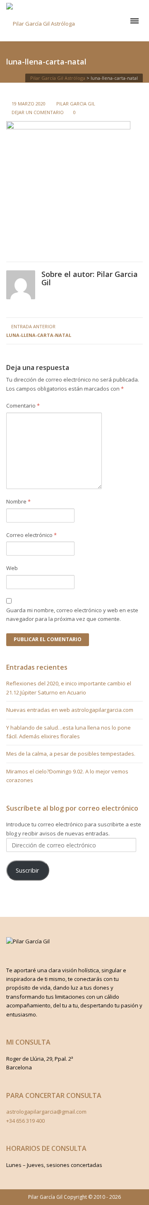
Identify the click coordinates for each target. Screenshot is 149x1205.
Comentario (23, 405)
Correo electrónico (31, 535)
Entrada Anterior (38, 330)
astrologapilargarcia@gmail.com (46, 1111)
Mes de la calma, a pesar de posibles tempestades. (70, 753)
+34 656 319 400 (25, 1120)
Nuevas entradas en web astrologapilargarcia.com (69, 709)
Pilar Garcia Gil (75, 103)
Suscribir (27, 870)
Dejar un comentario (38, 112)
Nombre (18, 501)
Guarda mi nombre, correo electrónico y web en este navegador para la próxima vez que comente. (72, 614)
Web (12, 568)
